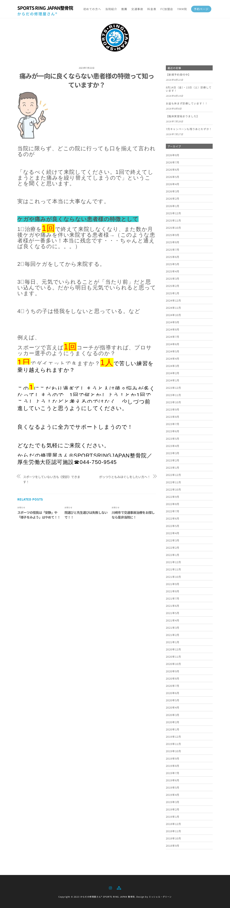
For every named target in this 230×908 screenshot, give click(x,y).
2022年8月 (172, 504)
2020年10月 (173, 664)
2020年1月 (172, 729)
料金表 (151, 9)
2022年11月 (173, 482)
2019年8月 (172, 766)
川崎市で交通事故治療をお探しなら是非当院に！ (133, 515)
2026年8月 (172, 155)
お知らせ (21, 507)
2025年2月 (172, 286)
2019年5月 (172, 787)
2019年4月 (172, 794)
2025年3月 (172, 278)
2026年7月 (172, 162)
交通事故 (137, 9)
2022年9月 (172, 496)
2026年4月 (172, 184)
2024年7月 (172, 336)
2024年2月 (172, 373)
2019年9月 (172, 758)
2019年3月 (172, 802)
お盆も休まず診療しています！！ (187, 103)
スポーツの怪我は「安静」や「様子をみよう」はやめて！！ (38, 515)
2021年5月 (172, 613)
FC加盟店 (166, 9)
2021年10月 (173, 576)
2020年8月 (172, 678)
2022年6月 (172, 518)
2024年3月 (172, 366)
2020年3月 (172, 715)
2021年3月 (172, 627)
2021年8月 (172, 591)
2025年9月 (172, 235)
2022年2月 (172, 547)
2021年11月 (173, 569)
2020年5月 (172, 700)
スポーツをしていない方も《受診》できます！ (51, 479)
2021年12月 (173, 562)
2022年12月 (173, 475)
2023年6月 (172, 431)
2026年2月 (172, 198)
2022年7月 (172, 511)
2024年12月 (173, 300)
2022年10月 (173, 489)
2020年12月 (173, 649)
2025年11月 (173, 220)
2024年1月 (172, 380)
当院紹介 (111, 9)
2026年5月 (172, 177)
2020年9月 (172, 671)
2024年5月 (172, 351)
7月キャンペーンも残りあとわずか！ (189, 129)
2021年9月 (172, 584)
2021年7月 (172, 598)
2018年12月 (173, 824)
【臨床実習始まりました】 (182, 116)
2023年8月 (172, 416)
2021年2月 (172, 635)
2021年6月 (172, 605)
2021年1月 (172, 642)
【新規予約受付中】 (178, 74)
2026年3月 (172, 191)
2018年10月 (173, 838)
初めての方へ (92, 9)
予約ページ (201, 9)
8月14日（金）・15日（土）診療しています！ (189, 89)
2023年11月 (173, 395)
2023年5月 (172, 438)
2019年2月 (172, 809)
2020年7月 (172, 685)
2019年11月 (173, 744)
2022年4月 (172, 533)
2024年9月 (172, 322)
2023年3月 (172, 453)
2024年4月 (172, 358)
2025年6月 (172, 257)
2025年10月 (173, 227)
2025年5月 (172, 264)
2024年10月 (173, 315)
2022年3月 (172, 540)
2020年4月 (172, 707)
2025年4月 (172, 271)
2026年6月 (172, 169)
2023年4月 (172, 446)
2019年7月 (172, 773)
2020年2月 (172, 722)
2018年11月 (173, 831)
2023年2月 (172, 460)
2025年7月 (172, 249)
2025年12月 (173, 213)
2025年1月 (172, 293)
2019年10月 (173, 751)
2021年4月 (172, 620)
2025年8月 (172, 242)
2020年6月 (172, 693)
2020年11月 (173, 656)
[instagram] (110, 887)
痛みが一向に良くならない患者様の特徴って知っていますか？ (86, 80)
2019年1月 (172, 816)
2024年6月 (172, 344)
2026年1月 (172, 206)
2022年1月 (172, 555)
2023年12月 (173, 387)
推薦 (124, 9)
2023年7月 (172, 424)
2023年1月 (172, 467)
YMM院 (182, 9)
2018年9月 (172, 845)
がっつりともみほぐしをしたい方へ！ (124, 477)
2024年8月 (172, 329)
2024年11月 (173, 307)
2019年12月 (173, 736)
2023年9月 (172, 409)
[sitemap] (118, 887)
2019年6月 (172, 780)
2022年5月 (172, 526)
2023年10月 (173, 402)
